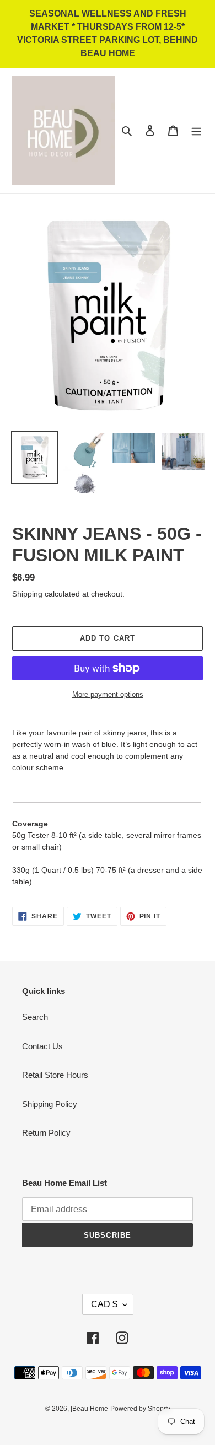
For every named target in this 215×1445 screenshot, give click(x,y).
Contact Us (42, 1046)
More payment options (107, 694)
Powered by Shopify (140, 1408)
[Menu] (196, 130)
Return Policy (46, 1132)
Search (35, 1017)
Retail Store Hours (55, 1074)
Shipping (27, 593)
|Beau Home (89, 1408)
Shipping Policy (49, 1104)
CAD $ (104, 1304)
